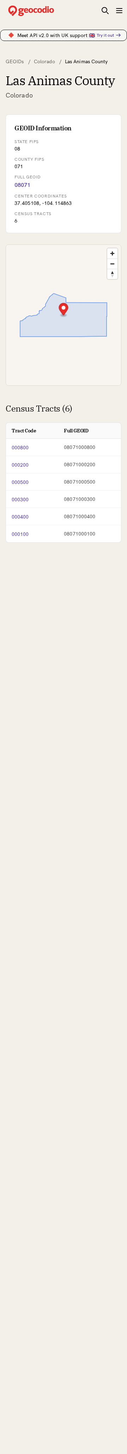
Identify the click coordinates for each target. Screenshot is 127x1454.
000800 (20, 447)
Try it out (105, 35)
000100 (20, 534)
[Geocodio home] (42, 11)
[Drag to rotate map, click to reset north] (112, 274)
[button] (63, 310)
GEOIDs (15, 61)
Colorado (44, 61)
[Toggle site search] (105, 11)
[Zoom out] (112, 264)
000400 (20, 517)
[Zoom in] (112, 253)
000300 (20, 499)
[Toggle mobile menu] (119, 11)
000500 (20, 482)
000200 (20, 465)
